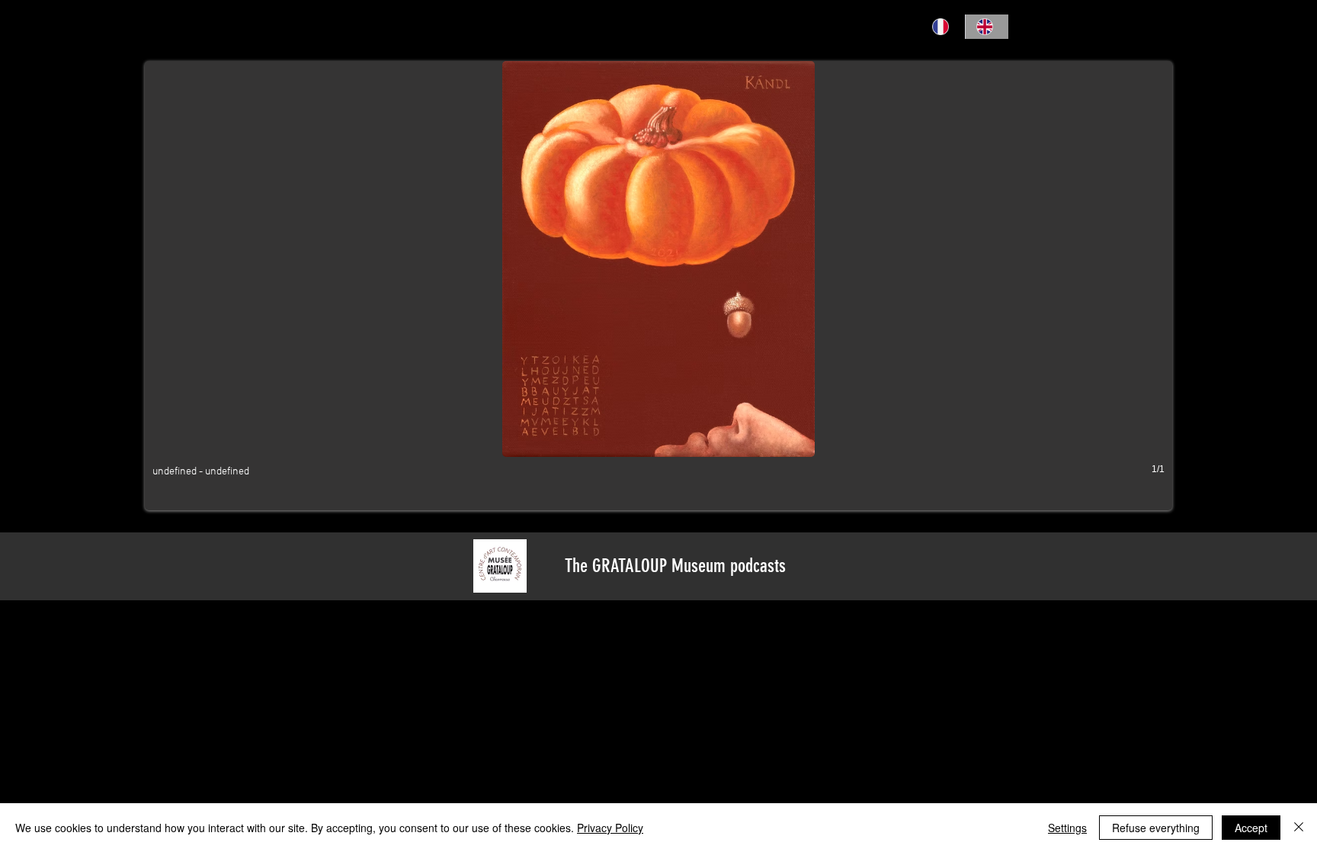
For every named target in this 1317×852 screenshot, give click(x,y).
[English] (987, 26)
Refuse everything (1156, 827)
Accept (1251, 827)
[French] (943, 26)
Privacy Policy (610, 827)
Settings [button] (1067, 827)
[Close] (1299, 827)
